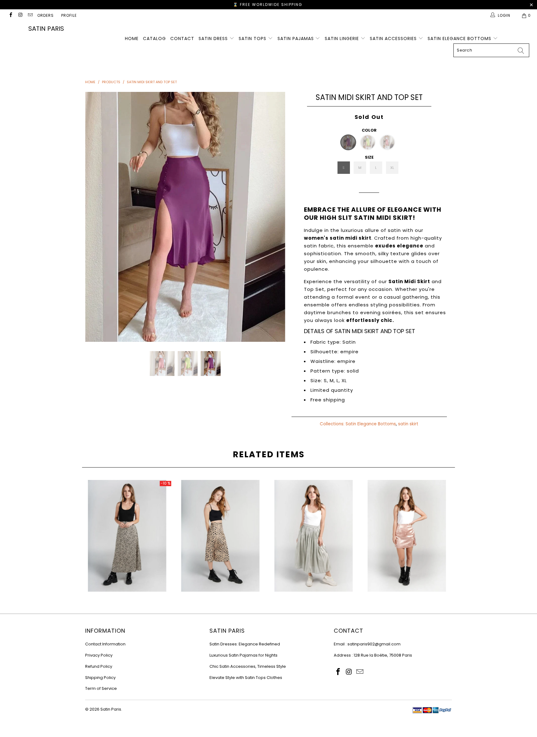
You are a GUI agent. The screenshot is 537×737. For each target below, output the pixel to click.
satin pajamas (296, 38)
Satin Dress (214, 38)
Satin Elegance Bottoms (460, 38)
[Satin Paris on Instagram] (20, 15)
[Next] (275, 217)
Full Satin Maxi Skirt (127, 536)
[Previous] (96, 217)
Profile (69, 15)
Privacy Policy (98, 655)
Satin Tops (253, 38)
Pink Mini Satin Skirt (407, 536)
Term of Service (101, 688)
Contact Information (105, 644)
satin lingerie (342, 38)
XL (392, 167)
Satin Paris (46, 28)
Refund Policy (98, 666)
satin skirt (408, 424)
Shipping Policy (100, 677)
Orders (45, 15)
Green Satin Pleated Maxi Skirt (313, 536)
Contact (182, 38)
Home (132, 38)
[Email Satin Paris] (30, 15)
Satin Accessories (394, 38)
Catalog (154, 38)
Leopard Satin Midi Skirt (220, 536)
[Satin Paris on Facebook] (10, 15)
